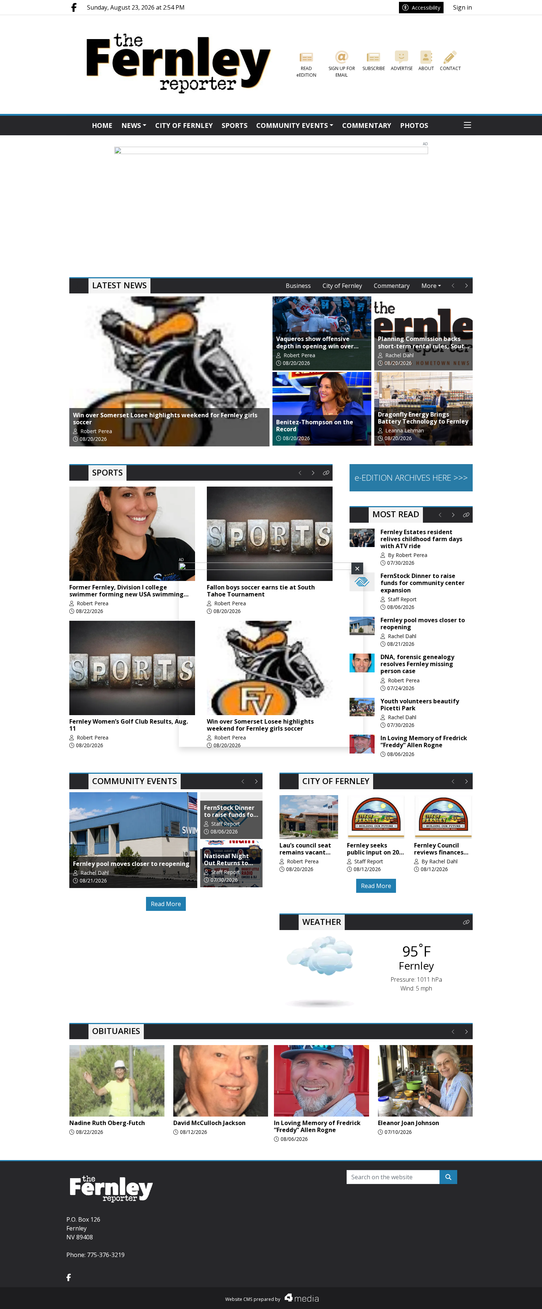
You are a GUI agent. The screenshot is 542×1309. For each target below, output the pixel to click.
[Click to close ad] (357, 568)
